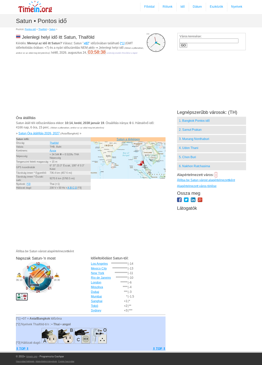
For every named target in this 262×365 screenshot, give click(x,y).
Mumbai (96, 296)
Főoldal (149, 6)
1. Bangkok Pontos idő (194, 120)
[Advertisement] (91, 88)
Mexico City (99, 268)
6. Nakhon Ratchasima (194, 166)
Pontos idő (30, 29)
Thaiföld (42, 29)
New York (97, 273)
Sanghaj (96, 301)
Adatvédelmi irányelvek (46, 361)
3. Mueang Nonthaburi (194, 139)
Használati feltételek (25, 361)
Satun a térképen (128, 139)
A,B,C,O (72, 187)
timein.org (31, 356)
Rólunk (167, 6)
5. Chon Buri (187, 157)
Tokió (94, 305)
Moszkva (97, 287)
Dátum (197, 6)
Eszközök (216, 6)
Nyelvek (236, 6)
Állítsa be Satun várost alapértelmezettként (206, 180)
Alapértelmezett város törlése (197, 186)
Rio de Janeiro (101, 277)
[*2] (28, 183)
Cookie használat (66, 361)
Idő (182, 6)
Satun (52, 29)
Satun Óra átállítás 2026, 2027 (39, 133)
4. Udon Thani (188, 148)
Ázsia (53, 150)
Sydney (96, 310)
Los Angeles (99, 263)
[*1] (122, 43)
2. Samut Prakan (190, 129)
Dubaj (95, 291)
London (96, 282)
